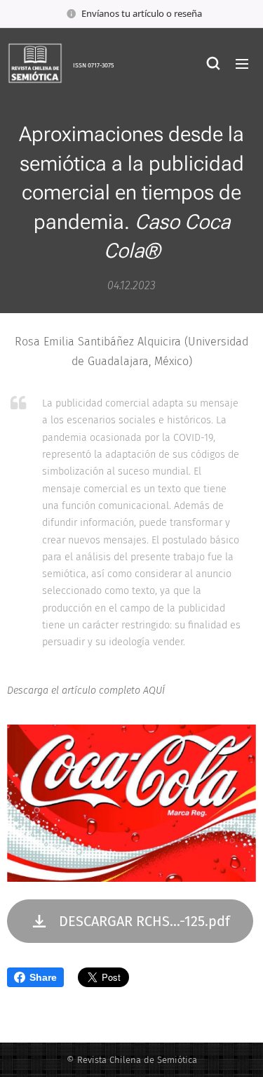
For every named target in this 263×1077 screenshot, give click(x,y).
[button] (213, 63)
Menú (242, 63)
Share (43, 977)
